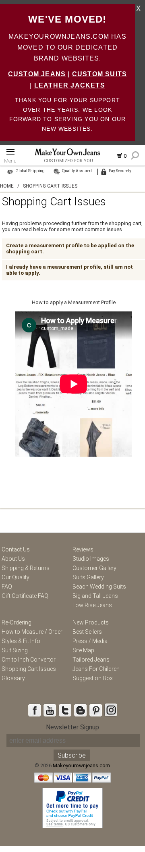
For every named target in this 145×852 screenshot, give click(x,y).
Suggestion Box (92, 678)
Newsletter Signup (72, 727)
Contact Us (16, 549)
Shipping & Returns (26, 568)
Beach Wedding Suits (99, 586)
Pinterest (95, 710)
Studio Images (90, 558)
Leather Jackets (69, 85)
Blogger (80, 710)
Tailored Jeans (91, 659)
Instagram (110, 710)
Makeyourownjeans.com (81, 765)
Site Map (83, 650)
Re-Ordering (16, 622)
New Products (90, 622)
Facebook (34, 710)
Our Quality (15, 577)
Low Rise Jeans (92, 605)
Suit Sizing (15, 650)
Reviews (82, 549)
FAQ (7, 586)
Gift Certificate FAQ (25, 596)
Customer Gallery (94, 568)
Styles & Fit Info (21, 641)
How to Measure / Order (32, 632)
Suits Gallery (88, 577)
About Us (13, 558)
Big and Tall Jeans (95, 596)
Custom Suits (99, 74)
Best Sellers (87, 632)
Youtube (49, 710)
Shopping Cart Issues (29, 669)
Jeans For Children (96, 669)
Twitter (64, 710)
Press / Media (90, 641)
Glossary (13, 678)
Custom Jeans (37, 74)
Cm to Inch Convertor (29, 659)
